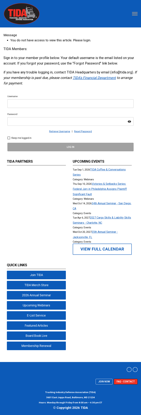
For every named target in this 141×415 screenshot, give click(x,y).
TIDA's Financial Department (94, 78)
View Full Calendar (102, 249)
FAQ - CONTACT (126, 381)
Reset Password (83, 131)
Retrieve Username (59, 131)
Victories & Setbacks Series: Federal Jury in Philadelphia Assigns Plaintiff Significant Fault (100, 189)
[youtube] (135, 369)
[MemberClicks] (21, 14)
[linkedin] (129, 369)
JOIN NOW (104, 381)
